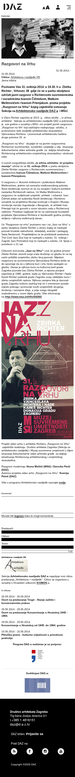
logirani (19, 515)
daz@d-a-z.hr (20, 724)
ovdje (62, 482)
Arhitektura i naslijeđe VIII (25, 77)
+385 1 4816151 (23, 719)
